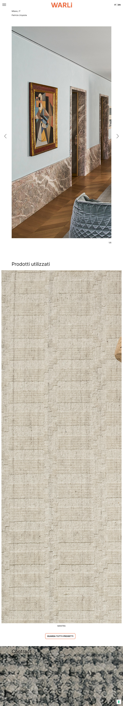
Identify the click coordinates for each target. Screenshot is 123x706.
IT (115, 5)
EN (119, 5)
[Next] (118, 136)
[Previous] (5, 136)
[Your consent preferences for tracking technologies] (119, 702)
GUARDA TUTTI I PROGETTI (60, 636)
